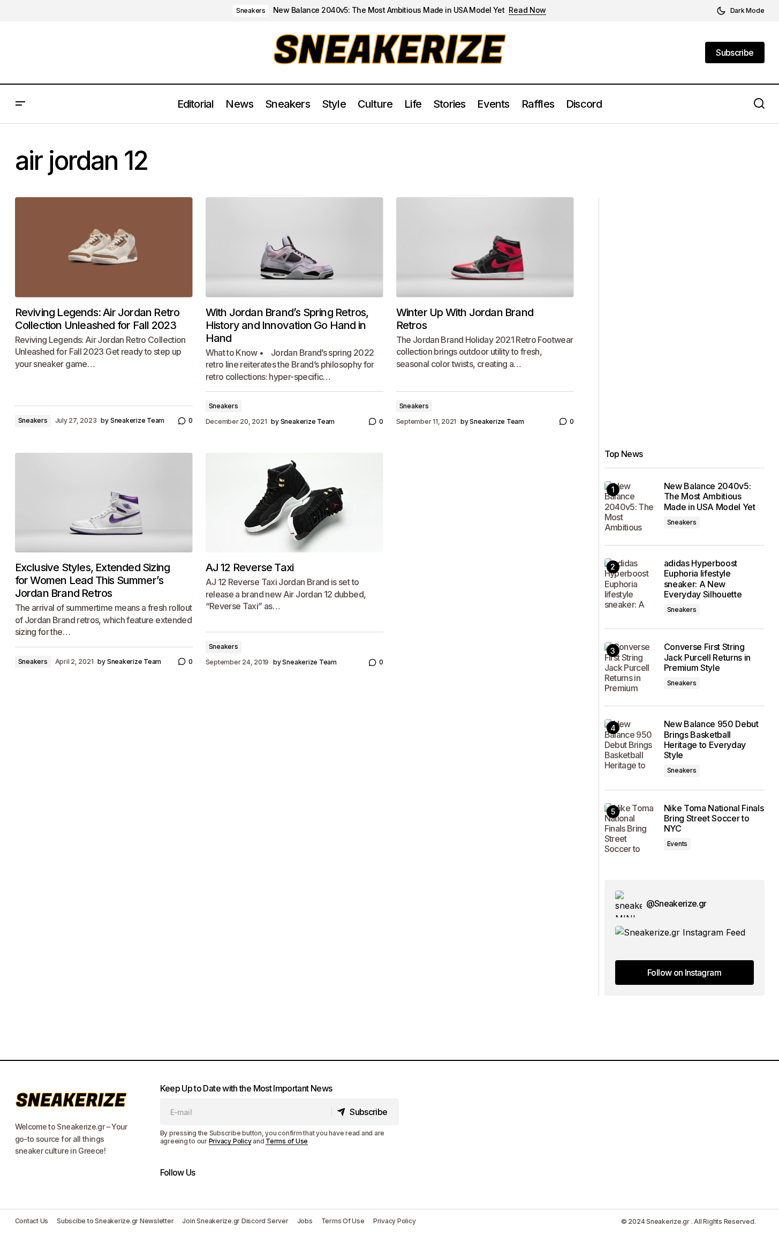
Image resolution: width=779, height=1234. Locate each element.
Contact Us (32, 1221)
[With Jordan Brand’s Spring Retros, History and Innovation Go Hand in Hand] (294, 247)
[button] (740, 10)
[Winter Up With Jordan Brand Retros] (485, 247)
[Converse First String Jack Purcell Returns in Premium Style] (629, 667)
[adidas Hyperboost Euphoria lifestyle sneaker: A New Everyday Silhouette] (629, 583)
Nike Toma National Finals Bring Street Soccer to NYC (714, 818)
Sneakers (251, 10)
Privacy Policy (230, 1141)
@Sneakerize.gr (676, 903)
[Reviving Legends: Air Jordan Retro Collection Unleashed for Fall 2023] (104, 247)
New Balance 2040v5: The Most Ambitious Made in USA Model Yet (388, 10)
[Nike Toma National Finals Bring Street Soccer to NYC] (629, 828)
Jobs (305, 1221)
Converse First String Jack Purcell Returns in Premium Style (707, 657)
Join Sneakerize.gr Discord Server (235, 1221)
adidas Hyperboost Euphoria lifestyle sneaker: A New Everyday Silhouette (703, 579)
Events (677, 844)
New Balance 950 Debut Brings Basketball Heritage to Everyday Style (711, 739)
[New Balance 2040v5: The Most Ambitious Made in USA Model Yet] (629, 506)
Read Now (527, 10)
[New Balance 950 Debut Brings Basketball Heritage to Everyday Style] (629, 744)
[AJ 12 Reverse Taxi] (294, 503)
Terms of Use (287, 1141)
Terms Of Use (343, 1221)
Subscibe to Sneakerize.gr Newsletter (115, 1221)
